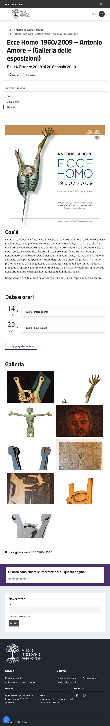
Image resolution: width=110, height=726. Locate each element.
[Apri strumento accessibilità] (6, 719)
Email (11, 604)
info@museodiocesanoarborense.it (56, 699)
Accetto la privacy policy (20, 616)
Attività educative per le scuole (20, 682)
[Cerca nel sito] (102, 14)
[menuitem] (101, 4)
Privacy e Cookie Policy (16, 722)
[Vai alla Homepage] (31, 14)
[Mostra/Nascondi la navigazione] (3, 13)
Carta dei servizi (90, 678)
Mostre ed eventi (13, 678)
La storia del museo (66, 678)
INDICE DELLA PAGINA (15, 88)
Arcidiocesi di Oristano (14, 4)
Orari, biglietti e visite (67, 682)
